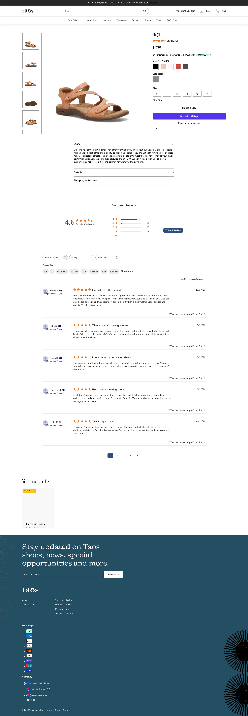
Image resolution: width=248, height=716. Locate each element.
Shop (57, 710)
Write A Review (173, 230)
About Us (27, 600)
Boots (148, 20)
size (45, 271)
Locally (156, 128)
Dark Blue (186, 67)
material (94, 271)
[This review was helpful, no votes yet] (197, 346)
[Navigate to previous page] (103, 455)
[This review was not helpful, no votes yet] (202, 314)
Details (78, 172)
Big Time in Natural (35, 524)
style (104, 271)
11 (207, 94)
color (84, 271)
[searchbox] (52, 257)
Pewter (155, 79)
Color (161, 60)
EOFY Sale (172, 20)
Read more (95, 305)
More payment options (189, 123)
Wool (158, 20)
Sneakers (121, 20)
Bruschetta (178, 67)
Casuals (135, 20)
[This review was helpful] (197, 314)
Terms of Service (64, 613)
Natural (163, 67)
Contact (66, 710)
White (171, 67)
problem (114, 271)
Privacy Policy (62, 609)
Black (155, 67)
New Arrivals (91, 20)
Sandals (107, 20)
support (74, 271)
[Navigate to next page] (144, 455)
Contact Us (28, 604)
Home (49, 710)
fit (52, 271)
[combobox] (106, 11)
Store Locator (187, 10)
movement (62, 271)
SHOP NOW (155, 2)
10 (197, 94)
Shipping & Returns (85, 180)
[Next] (30, 135)
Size (155, 88)
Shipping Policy (63, 600)
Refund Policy (63, 604)
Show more (127, 271)
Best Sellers (73, 20)
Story (77, 143)
